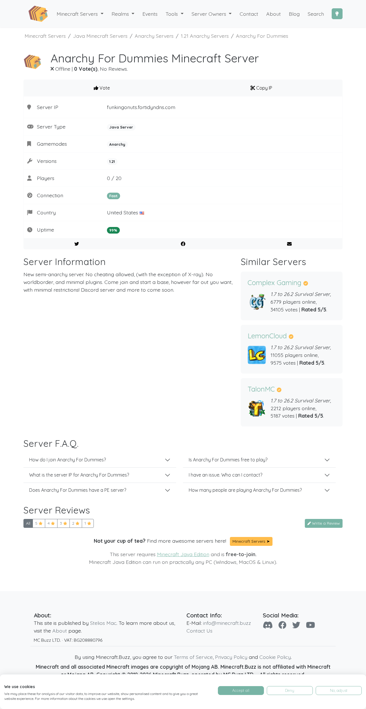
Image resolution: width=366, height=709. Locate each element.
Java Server (121, 127)
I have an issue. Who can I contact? (225, 475)
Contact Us (199, 630)
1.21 (112, 161)
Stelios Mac (103, 623)
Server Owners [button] (210, 14)
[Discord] (268, 625)
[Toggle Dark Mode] (337, 13)
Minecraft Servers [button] (78, 14)
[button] (123, 14)
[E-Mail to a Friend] (289, 243)
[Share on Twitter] (76, 243)
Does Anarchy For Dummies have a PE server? (77, 490)
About (59, 630)
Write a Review (325, 523)
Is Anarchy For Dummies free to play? (228, 460)
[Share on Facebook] (183, 243)
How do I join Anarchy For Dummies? (67, 460)
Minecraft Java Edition (183, 554)
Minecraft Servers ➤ (251, 541)
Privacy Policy (231, 657)
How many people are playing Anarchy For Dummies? (245, 490)
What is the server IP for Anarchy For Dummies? (79, 475)
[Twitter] (296, 625)
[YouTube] (310, 625)
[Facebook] (283, 625)
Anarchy (117, 144)
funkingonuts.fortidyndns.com (141, 107)
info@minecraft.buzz (227, 623)
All (28, 523)
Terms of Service (193, 657)
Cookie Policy (275, 657)
